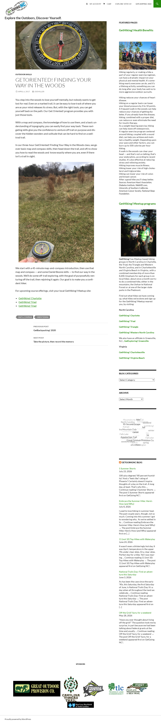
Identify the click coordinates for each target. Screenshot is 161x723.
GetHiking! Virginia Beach (132, 358)
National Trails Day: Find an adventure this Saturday (136, 573)
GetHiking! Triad (27, 301)
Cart (109, 4)
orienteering (42, 317)
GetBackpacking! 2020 (44, 328)
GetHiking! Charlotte (30, 298)
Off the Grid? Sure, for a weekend (135, 612)
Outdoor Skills (23, 74)
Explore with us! (123, 4)
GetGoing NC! (16, 9)
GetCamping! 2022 (143, 4)
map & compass (25, 317)
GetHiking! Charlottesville (132, 352)
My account (95, 4)
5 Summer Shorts (127, 468)
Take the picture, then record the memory (53, 340)
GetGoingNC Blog (132, 462)
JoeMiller (39, 91)
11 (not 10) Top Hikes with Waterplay (137, 539)
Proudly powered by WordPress (18, 719)
